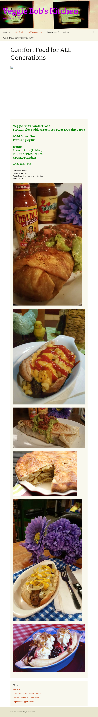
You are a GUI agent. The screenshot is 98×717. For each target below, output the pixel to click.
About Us (6, 32)
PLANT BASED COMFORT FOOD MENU (18, 38)
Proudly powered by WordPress (22, 712)
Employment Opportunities (58, 32)
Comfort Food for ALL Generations (28, 32)
